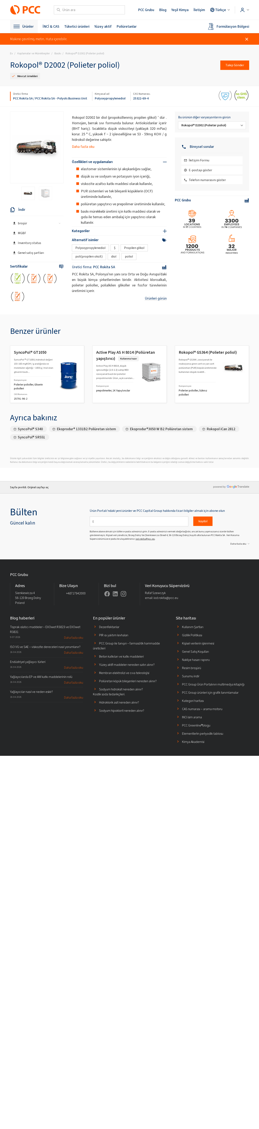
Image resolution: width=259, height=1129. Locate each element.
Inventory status (29, 243)
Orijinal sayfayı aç (38, 487)
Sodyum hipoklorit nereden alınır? (121, 710)
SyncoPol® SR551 (31, 437)
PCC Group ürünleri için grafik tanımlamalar (210, 692)
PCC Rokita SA (23, 98)
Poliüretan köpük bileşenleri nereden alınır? (128, 681)
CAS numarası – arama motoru (202, 709)
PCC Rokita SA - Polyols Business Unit (61, 98)
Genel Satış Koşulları (195, 651)
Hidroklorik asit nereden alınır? (119, 702)
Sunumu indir (190, 676)
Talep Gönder (234, 65)
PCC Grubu (146, 10)
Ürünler (28, 26)
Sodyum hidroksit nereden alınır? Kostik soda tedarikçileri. (118, 691)
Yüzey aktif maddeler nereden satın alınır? (127, 665)
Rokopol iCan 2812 (221, 429)
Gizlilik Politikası (192, 635)
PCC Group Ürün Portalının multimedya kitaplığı (213, 684)
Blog (162, 10)
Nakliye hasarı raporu (196, 660)
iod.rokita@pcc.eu (145, 539)
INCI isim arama (192, 717)
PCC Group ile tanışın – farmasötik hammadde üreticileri (126, 645)
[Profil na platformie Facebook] (107, 594)
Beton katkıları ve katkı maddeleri (121, 656)
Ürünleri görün (156, 298)
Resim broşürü (191, 668)
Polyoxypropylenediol (110, 98)
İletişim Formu (199, 160)
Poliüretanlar (126, 26)
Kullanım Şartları (193, 627)
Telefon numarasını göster (207, 180)
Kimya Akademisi (193, 742)
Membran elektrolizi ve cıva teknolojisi (124, 673)
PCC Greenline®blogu (196, 725)
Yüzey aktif (103, 26)
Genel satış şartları (31, 253)
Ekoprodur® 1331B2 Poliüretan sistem (86, 429)
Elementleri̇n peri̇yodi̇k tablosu (202, 733)
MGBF (22, 233)
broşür (22, 223)
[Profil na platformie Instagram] (123, 594)
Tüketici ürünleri (76, 26)
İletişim (199, 10)
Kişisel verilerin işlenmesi (198, 643)
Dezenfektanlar (109, 627)
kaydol (202, 521)
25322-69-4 (141, 98)
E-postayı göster (200, 170)
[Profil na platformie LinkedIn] (115, 594)
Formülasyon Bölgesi (232, 26)
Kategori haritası (193, 701)
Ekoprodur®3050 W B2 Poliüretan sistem (161, 429)
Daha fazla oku (83, 146)
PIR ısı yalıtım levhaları (113, 635)
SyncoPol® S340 (30, 429)
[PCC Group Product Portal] (25, 10)
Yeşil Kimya (180, 10)
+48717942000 (76, 593)
